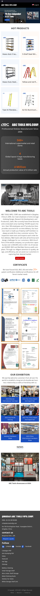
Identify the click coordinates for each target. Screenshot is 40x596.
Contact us (27, 592)
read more (20, 258)
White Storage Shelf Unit (10, 581)
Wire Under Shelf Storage (10, 573)
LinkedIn (8, 546)
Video (4, 556)
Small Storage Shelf (8, 571)
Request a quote (8, 539)
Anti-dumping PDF (8, 553)
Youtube (18, 546)
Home (12, 592)
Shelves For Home (7, 579)
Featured (5, 559)
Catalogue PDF (6, 551)
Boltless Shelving (7, 568)
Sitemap (4, 564)
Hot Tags (4, 561)
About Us (19, 592)
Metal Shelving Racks (9, 576)
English (36, 5)
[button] (18, 21)
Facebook (28, 546)
